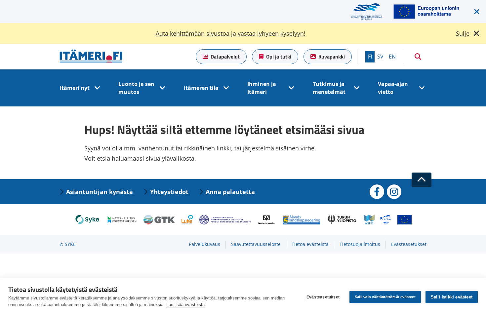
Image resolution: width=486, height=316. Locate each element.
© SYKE (68, 244)
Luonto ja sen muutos (136, 88)
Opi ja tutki (278, 56)
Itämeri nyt (75, 88)
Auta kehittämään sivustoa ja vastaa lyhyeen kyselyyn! (230, 33)
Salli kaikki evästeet (451, 297)
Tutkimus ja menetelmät (329, 88)
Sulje (462, 33)
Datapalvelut (225, 56)
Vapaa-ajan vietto (393, 88)
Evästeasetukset (323, 297)
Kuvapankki (331, 56)
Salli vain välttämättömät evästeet (385, 297)
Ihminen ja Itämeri (261, 88)
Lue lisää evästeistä (185, 304)
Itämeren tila (201, 88)
